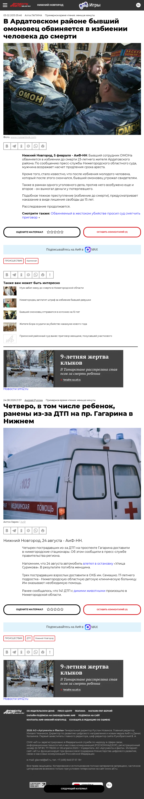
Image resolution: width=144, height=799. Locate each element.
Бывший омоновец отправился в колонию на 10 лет (50, 311)
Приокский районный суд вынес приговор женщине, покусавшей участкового (66, 336)
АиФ (23, 521)
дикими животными (89, 591)
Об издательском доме (41, 711)
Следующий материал (74, 789)
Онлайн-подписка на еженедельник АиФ (51, 715)
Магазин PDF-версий (100, 711)
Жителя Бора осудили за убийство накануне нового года (53, 323)
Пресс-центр (65, 711)
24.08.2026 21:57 (12, 400)
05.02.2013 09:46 (12, 15)
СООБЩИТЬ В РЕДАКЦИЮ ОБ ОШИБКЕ (89, 720)
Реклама (80, 711)
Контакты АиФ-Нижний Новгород (46, 720)
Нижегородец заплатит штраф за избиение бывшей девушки (55, 299)
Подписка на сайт (89, 715)
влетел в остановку (98, 563)
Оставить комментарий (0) (112, 232)
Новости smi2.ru (15, 389)
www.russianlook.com (23, 137)
